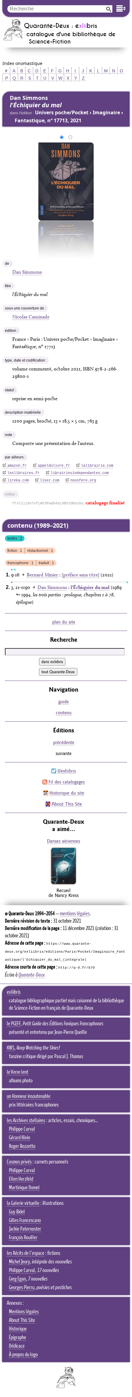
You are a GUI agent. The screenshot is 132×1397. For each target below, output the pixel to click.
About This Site (67, 804)
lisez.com (49, 480)
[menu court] (121, 8)
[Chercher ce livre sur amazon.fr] (63, 884)
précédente (63, 742)
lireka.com (18, 480)
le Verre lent (17, 1072)
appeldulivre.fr (54, 466)
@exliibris (66, 770)
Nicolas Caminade (30, 317)
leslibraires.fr (23, 473)
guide (63, 701)
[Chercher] (108, 9)
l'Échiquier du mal (90, 587)
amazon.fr (17, 466)
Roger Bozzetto (22, 1146)
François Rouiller (23, 1237)
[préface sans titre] (80, 575)
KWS (10, 1048)
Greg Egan (17, 1279)
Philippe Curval (22, 1129)
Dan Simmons (27, 272)
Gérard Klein (19, 1138)
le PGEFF (14, 1024)
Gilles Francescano (25, 1220)
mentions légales (75, 914)
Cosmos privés (19, 1162)
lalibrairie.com (97, 466)
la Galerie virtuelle (23, 1203)
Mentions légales (24, 1312)
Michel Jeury (19, 1262)
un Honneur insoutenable (28, 1096)
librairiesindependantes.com (80, 473)
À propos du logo (23, 1354)
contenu (64, 712)
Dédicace (17, 1346)
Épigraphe (17, 1337)
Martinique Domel (24, 1187)
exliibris (14, 992)
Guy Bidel (17, 1212)
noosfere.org (83, 480)
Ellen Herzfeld (21, 1179)
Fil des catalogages (67, 781)
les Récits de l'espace (25, 1253)
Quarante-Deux (31, 975)
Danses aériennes (63, 841)
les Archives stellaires (26, 1120)
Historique (18, 1329)
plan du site (63, 621)
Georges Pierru (21, 1287)
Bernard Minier (42, 575)
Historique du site (66, 792)
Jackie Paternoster (25, 1229)
